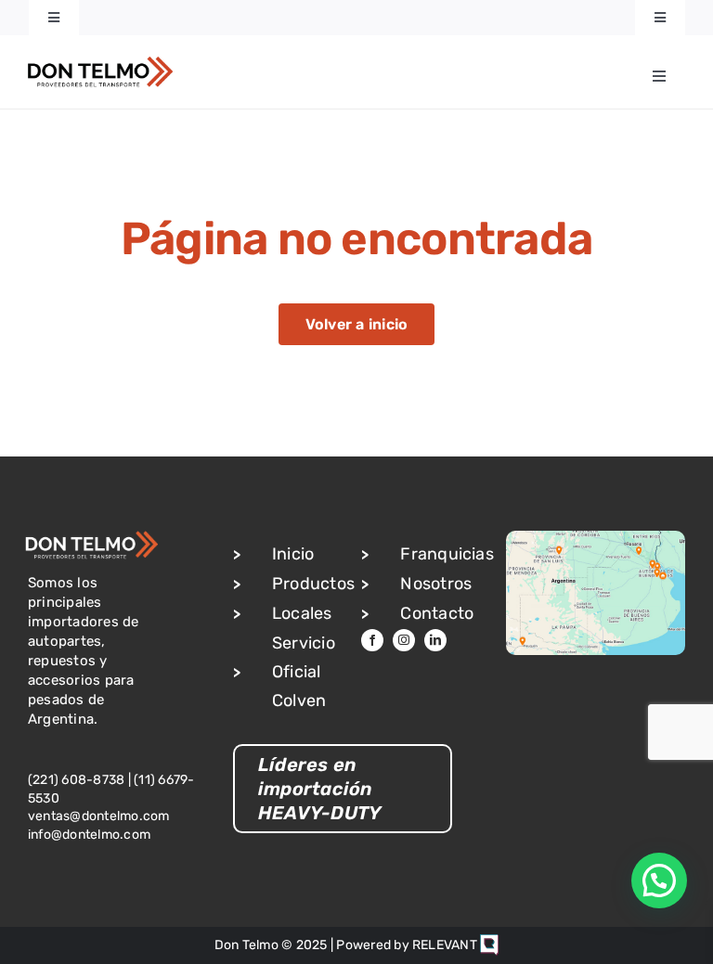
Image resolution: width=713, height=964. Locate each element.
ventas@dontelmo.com (99, 816)
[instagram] (404, 640)
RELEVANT (446, 945)
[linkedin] (435, 640)
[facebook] (372, 640)
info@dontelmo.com (89, 834)
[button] (659, 880)
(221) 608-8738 (76, 780)
